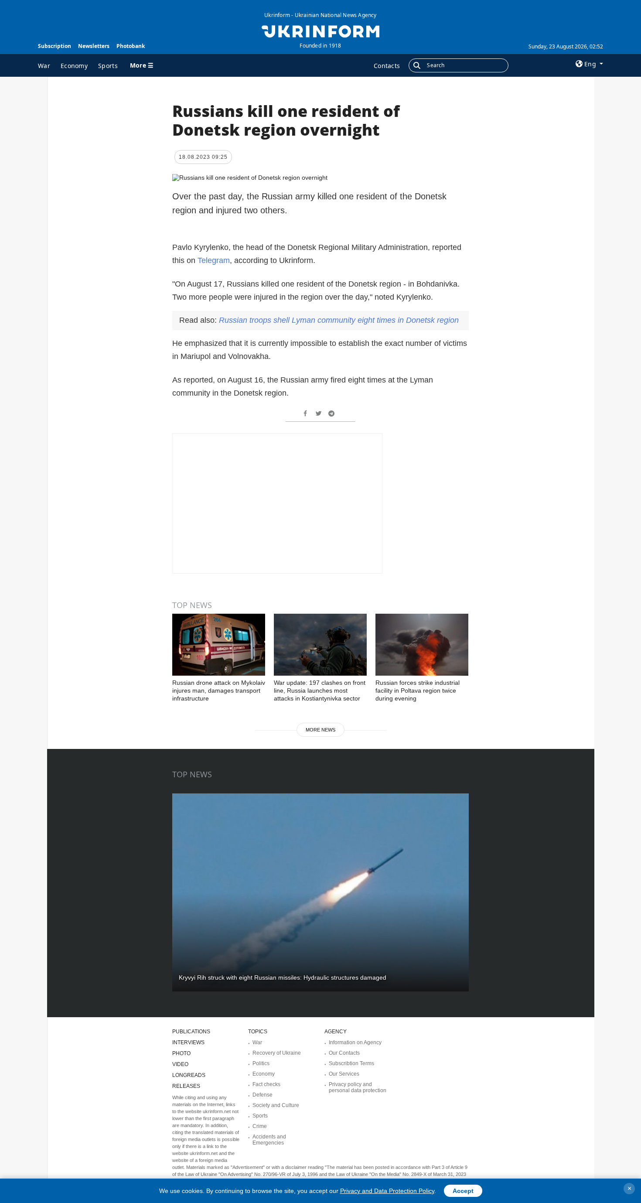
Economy (74, 66)
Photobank (130, 46)
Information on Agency (355, 1042)
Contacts (387, 66)
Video (180, 1064)
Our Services (344, 1074)
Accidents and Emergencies (269, 1140)
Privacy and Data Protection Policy (387, 1190)
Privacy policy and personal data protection (357, 1087)
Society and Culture (275, 1105)
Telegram (214, 260)
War (44, 66)
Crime (259, 1126)
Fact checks (266, 1084)
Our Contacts (344, 1053)
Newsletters (93, 46)
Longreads (188, 1075)
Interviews (188, 1042)
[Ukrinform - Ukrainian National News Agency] (320, 30)
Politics (260, 1063)
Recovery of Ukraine (276, 1053)
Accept (463, 1190)
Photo (181, 1053)
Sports (108, 66)
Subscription (54, 46)
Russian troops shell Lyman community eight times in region (339, 320)
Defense (262, 1095)
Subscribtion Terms (351, 1063)
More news (320, 729)
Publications (191, 1032)
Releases (186, 1086)
